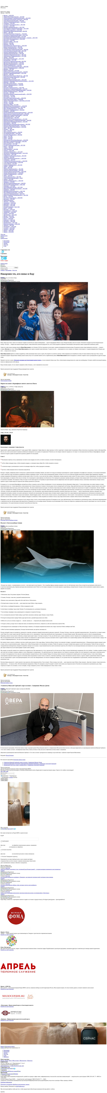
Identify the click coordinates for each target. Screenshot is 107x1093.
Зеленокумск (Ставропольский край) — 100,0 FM (15, 66)
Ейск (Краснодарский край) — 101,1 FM (13, 58)
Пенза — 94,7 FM (7, 136)
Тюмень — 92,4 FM (8, 179)
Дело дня (3, 234)
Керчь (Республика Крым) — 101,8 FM (13, 83)
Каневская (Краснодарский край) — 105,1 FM (14, 79)
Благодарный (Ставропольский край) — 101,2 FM (15, 28)
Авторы (5, 243)
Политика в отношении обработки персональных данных (15, 1084)
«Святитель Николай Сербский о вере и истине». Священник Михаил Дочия (22, 762)
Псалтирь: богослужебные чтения (9, 520)
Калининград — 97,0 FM (9, 78)
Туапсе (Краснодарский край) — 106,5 (13, 178)
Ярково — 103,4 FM (8, 232)
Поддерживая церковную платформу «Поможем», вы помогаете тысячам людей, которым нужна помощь (27, 877)
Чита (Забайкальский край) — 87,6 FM (13, 192)
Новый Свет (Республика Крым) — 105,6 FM (14, 127)
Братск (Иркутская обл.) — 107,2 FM (12, 30)
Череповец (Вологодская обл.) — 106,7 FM (14, 191)
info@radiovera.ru (5, 1065)
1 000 (4, 771)
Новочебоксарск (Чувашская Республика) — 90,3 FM (16, 124)
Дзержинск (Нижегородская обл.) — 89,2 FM (14, 54)
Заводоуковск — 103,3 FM (10, 214)
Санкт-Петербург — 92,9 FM (10, 149)
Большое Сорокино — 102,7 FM (11, 207)
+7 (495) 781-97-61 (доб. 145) (17, 1065)
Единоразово (13, 776)
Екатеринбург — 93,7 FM (9, 60)
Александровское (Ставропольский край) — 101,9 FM (16, 18)
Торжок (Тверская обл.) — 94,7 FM (12, 176)
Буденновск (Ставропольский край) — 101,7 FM (15, 35)
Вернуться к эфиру (5, 11)
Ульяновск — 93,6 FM (8, 182)
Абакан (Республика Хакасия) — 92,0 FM (13, 16)
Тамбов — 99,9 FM (8, 166)
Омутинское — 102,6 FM (9, 226)
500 (1, 771)
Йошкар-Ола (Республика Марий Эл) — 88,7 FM (15, 75)
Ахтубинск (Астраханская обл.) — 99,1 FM (14, 24)
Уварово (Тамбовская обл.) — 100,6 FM (13, 180)
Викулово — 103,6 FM (9, 209)
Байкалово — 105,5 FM (9, 204)
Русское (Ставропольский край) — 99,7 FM (14, 145)
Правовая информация (6, 1082)
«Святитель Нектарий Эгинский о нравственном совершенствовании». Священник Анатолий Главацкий (29, 763)
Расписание (6, 242)
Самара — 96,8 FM (8, 148)
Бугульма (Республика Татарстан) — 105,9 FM (15, 33)
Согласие (9, 845)
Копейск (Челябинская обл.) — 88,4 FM (13, 91)
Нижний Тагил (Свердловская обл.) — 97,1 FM (15, 119)
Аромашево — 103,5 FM (9, 203)
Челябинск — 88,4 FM (9, 190)
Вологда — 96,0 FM (8, 43)
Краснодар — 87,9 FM (9, 95)
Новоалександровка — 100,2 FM (11, 224)
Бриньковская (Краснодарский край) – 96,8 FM (15, 31)
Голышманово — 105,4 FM (10, 211)
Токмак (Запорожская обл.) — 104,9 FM (13, 172)
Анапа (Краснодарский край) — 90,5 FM (13, 20)
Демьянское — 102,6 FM (9, 212)
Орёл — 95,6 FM (7, 131)
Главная (3, 270)
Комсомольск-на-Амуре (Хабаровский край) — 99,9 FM (17, 90)
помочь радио (4, 235)
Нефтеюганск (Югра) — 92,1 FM (11, 116)
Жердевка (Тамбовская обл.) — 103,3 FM (13, 64)
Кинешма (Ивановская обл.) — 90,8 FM (13, 85)
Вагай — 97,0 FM (7, 208)
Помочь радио (4, 778)
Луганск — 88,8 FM (8, 103)
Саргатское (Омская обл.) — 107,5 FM (12, 152)
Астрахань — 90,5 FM (8, 23)
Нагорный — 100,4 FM (9, 221)
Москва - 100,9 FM (5, 13)
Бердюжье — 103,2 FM (9, 205)
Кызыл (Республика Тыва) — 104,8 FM (13, 99)
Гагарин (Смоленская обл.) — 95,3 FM (13, 48)
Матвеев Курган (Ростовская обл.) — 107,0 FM (15, 106)
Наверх (3, 1046)
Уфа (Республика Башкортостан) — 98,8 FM (14, 183)
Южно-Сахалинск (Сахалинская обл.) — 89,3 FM (15, 195)
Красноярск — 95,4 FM (9, 96)
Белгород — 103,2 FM (8, 26)
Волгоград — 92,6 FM (8, 40)
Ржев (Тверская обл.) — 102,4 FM (11, 142)
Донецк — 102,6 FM (8, 57)
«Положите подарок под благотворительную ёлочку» (28, 360)
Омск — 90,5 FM (7, 128)
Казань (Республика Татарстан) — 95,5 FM (14, 77)
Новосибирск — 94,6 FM (9, 123)
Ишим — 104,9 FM (8, 218)
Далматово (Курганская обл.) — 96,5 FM (13, 53)
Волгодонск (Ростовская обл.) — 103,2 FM (14, 39)
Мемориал (6, 1056)
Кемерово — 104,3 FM (9, 82)
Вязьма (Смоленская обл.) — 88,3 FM (12, 47)
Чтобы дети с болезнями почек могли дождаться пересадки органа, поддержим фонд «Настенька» (25, 893)
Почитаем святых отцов (7, 682)
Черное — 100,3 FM (8, 230)
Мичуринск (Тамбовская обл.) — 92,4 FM (13, 110)
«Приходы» (30, 1060)
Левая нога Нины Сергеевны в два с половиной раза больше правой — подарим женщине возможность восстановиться (30, 869)
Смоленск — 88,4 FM (8, 157)
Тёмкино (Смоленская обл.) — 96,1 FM (13, 169)
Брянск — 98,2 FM (8, 32)
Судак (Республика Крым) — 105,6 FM (13, 162)
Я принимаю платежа (9, 777)
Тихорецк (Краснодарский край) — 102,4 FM (14, 171)
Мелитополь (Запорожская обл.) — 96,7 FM (14, 107)
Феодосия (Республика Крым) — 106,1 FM (14, 184)
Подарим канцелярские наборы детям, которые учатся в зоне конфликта (18, 885)
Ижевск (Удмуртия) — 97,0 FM (11, 70)
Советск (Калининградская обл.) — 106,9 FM (14, 158)
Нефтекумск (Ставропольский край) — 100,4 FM (15, 115)
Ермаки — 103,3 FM (8, 213)
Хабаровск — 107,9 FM (9, 186)
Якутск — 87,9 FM (8, 196)
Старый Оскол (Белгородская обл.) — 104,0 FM (15, 161)
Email (2, 835)
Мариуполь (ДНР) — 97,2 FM (10, 104)
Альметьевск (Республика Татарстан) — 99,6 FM (15, 19)
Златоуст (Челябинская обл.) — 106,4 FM (13, 68)
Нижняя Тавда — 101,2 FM (10, 222)
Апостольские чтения (6, 380)
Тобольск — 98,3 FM (8, 225)
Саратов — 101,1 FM (8, 150)
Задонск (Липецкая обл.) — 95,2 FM (12, 65)
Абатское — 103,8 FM (8, 201)
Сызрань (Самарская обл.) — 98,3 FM (12, 165)
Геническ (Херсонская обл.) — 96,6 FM (13, 52)
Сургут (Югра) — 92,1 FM (10, 163)
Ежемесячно (5, 776)
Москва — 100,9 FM (8, 15)
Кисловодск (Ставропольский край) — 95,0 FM (15, 89)
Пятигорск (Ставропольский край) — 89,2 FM (14, 141)
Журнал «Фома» (5, 1060)
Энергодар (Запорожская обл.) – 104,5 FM (13, 193)
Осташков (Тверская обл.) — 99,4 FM (12, 134)
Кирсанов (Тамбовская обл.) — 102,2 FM (13, 87)
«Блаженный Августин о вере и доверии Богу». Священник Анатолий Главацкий (23, 765)
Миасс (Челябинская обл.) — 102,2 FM (13, 108)
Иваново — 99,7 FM (8, 69)
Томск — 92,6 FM (7, 175)
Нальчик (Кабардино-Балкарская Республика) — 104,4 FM (18, 112)
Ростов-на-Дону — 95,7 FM (10, 144)
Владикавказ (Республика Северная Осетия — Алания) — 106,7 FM (20, 37)
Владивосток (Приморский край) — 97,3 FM (14, 36)
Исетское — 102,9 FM (8, 217)
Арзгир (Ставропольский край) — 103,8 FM (14, 22)
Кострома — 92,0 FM (8, 92)
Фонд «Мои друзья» (14, 1060)
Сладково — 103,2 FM (9, 228)
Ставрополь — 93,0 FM (9, 159)
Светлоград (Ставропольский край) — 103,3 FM (15, 153)
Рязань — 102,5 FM (8, 146)
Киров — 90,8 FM (7, 86)
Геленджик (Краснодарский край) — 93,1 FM (14, 51)
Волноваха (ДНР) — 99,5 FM (10, 41)
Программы (6, 240)
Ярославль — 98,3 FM (8, 199)
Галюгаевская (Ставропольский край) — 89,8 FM (15, 49)
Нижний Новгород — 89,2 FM (11, 117)
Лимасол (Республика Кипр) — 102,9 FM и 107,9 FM (16, 100)
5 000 (7, 771)
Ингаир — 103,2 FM (8, 216)
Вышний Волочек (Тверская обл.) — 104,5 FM (15, 45)
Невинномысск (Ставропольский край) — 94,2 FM (16, 113)
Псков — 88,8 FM (7, 138)
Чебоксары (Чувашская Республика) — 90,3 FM (15, 188)
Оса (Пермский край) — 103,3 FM (11, 133)
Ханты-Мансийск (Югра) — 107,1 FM (12, 187)
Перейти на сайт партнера (7, 934)
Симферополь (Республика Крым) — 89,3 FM (14, 155)
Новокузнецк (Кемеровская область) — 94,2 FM (15, 121)
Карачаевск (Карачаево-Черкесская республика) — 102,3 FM (18, 81)
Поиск (16, 267)
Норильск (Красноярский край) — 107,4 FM (14, 125)
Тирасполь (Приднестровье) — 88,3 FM (13, 170)
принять (3, 1091)
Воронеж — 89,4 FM (8, 44)
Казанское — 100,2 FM (9, 220)
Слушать (3, 868)
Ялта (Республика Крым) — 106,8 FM (12, 197)
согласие (9, 853)
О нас (4, 246)
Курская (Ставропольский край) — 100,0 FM (14, 98)
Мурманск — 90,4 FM (8, 111)
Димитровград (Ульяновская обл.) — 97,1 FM (14, 56)
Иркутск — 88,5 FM (8, 74)
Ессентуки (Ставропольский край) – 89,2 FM (14, 61)
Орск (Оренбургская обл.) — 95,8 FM (12, 132)
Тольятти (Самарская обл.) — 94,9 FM (12, 174)
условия (11, 777)
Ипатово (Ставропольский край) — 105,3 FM (14, 73)
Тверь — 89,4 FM (7, 167)
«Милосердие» (23, 1060)
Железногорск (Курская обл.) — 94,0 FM (13, 62)
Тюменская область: (8, 200)
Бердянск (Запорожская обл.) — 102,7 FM (13, 27)
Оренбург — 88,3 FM (8, 129)
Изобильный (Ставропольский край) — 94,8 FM (15, 72)
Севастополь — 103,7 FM (9, 154)
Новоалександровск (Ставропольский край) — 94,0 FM (17, 120)
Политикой (5, 847)
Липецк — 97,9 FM (8, 102)
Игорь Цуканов (10, 755)
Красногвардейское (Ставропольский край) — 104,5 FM (17, 94)
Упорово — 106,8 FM (8, 229)
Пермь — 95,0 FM (7, 137)
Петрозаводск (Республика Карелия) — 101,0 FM (15, 140)
